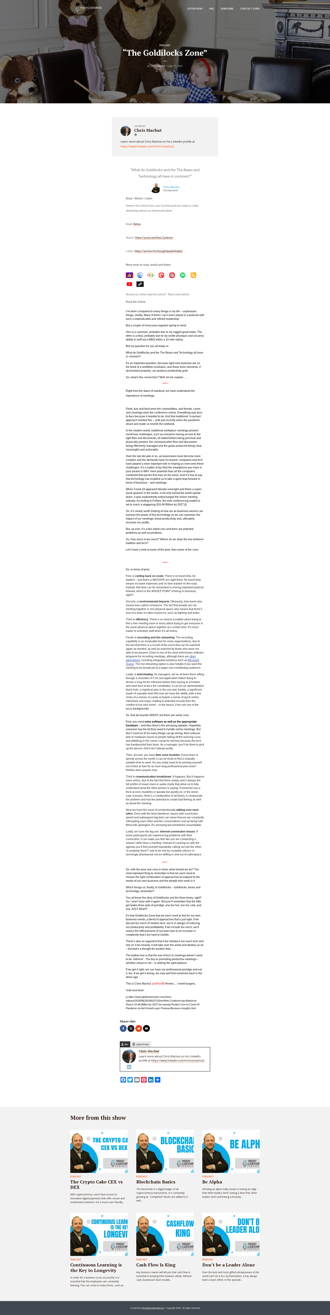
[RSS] (195, 275)
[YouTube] (131, 284)
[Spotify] (184, 275)
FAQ (211, 8)
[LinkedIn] (141, 284)
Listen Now (194, 8)
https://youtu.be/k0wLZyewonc (154, 237)
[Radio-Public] (173, 275)
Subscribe (227, 8)
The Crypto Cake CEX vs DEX (96, 1184)
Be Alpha (212, 1182)
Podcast (165, 45)
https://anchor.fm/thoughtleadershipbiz (159, 251)
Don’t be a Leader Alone (228, 1265)
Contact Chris (250, 8)
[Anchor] (131, 275)
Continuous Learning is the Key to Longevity (96, 1267)
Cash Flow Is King (155, 1265)
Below (137, 224)
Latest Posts (142, 1044)
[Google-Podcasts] (152, 275)
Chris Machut (158, 66)
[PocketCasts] (163, 275)
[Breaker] (141, 275)
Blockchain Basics (155, 1182)
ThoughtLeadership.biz (153, 1308)
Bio (126, 1044)
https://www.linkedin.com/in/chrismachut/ (147, 146)
